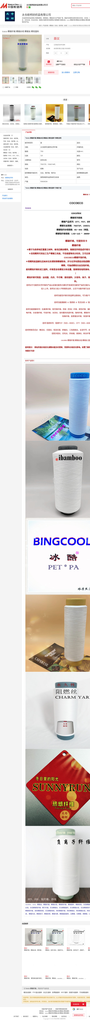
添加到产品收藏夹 (7, 198)
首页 (40, 25)
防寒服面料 (56, 992)
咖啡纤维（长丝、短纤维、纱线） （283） (15, 138)
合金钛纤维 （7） (8, 135)
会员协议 (64, 1016)
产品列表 (45, 25)
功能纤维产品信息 (47, 1009)
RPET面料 (64, 992)
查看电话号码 (9, 178)
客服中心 (35, 1016)
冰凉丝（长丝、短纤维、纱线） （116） (15, 158)
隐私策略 (54, 1016)
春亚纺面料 (27, 992)
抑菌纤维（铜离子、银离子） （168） (14, 161)
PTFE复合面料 (37, 992)
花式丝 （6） (7, 150)
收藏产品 (7, 87)
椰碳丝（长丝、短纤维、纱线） (59, 25)
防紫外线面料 (73, 992)
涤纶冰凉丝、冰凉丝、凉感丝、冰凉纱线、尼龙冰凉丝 (18, 124)
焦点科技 (57, 1019)
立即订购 (76, 72)
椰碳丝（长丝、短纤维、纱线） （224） (15, 153)
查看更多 (10, 165)
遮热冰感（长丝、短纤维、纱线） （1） (15, 144)
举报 (16, 87)
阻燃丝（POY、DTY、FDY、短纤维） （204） (17, 156)
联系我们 (25, 1016)
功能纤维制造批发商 (61, 1009)
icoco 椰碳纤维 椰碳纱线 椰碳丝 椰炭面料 (57, 1011)
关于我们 (16, 1016)
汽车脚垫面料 (84, 992)
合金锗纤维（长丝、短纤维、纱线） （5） (15, 147)
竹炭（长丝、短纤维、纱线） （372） (14, 141)
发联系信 (51, 72)
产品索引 (4, 196)
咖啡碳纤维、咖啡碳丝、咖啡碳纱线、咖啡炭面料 (59, 124)
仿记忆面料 (47, 992)
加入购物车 (66, 72)
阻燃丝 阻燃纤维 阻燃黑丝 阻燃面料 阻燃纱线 (37, 124)
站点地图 (45, 1016)
